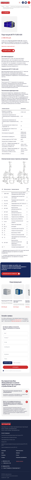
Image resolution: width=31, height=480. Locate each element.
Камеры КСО (4, 441)
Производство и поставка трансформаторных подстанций (14, 427)
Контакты (3, 455)
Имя (5, 333)
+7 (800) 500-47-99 (7, 463)
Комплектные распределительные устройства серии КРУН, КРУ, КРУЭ (14, 444)
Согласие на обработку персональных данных (9, 475)
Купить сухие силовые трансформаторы (10, 430)
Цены (2, 453)
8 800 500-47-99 (19, 2)
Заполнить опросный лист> (8, 46)
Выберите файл (7, 362)
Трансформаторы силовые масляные (9, 437)
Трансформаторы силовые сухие (8, 439)
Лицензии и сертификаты (21, 457)
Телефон (6, 337)
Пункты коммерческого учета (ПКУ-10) (9, 447)
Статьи (17, 455)
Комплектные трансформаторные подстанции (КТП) (12, 435)
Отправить (15, 367)
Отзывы (3, 457)
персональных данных (17, 370)
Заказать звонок (19, 461)
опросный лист (18, 319)
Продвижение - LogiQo (5, 477)
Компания (3, 450)
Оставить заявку (7, 50)
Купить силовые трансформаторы (9, 428)
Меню (29, 2)
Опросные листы (19, 450)
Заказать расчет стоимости (10, 273)
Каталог (6, 12)
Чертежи (18, 453)
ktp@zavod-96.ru (6, 466)
